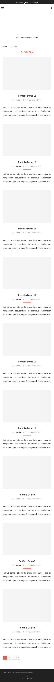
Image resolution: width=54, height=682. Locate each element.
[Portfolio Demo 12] (27, 73)
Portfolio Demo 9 (27, 495)
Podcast (19, 3)
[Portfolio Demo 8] (27, 605)
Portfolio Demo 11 (27, 229)
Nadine (18, 100)
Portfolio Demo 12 (27, 96)
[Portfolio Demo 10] (27, 339)
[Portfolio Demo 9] (27, 472)
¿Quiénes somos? (31, 3)
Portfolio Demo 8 (27, 628)
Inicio (5, 47)
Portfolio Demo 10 (27, 362)
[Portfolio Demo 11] (27, 206)
